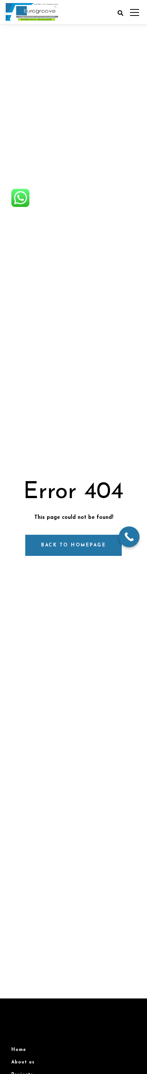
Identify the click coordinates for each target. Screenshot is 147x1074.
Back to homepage (73, 545)
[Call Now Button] (129, 536)
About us (23, 1062)
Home (18, 1050)
